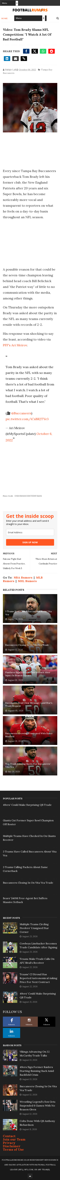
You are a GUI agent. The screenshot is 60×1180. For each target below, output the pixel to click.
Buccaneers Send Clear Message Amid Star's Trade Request (28, 704)
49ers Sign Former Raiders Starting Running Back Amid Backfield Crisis (37, 1070)
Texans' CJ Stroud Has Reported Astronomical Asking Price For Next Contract (38, 978)
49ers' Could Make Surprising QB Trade (27, 804)
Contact (9, 1136)
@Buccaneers (21, 413)
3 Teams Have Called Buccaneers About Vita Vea (28, 613)
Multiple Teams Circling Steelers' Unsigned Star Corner (34, 928)
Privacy (9, 1143)
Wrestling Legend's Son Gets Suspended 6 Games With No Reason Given (37, 1105)
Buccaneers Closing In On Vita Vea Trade (27, 645)
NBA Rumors (23, 577)
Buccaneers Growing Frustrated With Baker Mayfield (29, 735)
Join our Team (14, 1139)
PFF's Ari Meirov (15, 345)
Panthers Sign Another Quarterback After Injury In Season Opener (27, 674)
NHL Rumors (27, 581)
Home (4, 18)
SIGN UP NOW (30, 542)
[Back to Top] (30, 1176)
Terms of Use (13, 1149)
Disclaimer (11, 1146)
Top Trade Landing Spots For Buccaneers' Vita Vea (28, 765)
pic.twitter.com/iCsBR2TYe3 (27, 419)
